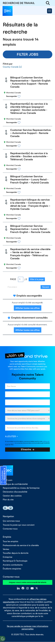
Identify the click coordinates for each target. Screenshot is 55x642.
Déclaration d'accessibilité (15, 491)
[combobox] (27, 418)
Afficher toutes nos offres (27, 308)
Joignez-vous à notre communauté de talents (27, 582)
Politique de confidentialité (15, 484)
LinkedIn (18, 588)
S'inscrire (26, 449)
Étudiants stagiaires (12, 568)
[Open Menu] (49, 10)
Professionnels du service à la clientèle (21, 545)
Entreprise (7, 557)
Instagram (27, 588)
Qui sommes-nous (11, 521)
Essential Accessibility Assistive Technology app (8, 508)
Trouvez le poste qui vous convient (18, 525)
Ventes (6, 549)
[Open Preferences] (2, 638)
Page (13, 279)
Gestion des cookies (12, 495)
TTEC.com (7, 480)
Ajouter (10, 436)
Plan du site (8, 499)
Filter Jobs (27, 54)
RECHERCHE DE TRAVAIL (19, 3)
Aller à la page (36, 279)
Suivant (45, 287)
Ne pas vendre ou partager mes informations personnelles (27, 627)
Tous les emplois (10, 541)
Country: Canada (10, 66)
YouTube (32, 588)
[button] (30, 96)
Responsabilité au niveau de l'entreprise (21, 488)
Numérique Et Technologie (15, 560)
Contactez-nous (10, 528)
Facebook (22, 588)
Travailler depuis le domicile (15, 553)
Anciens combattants (13, 564)
